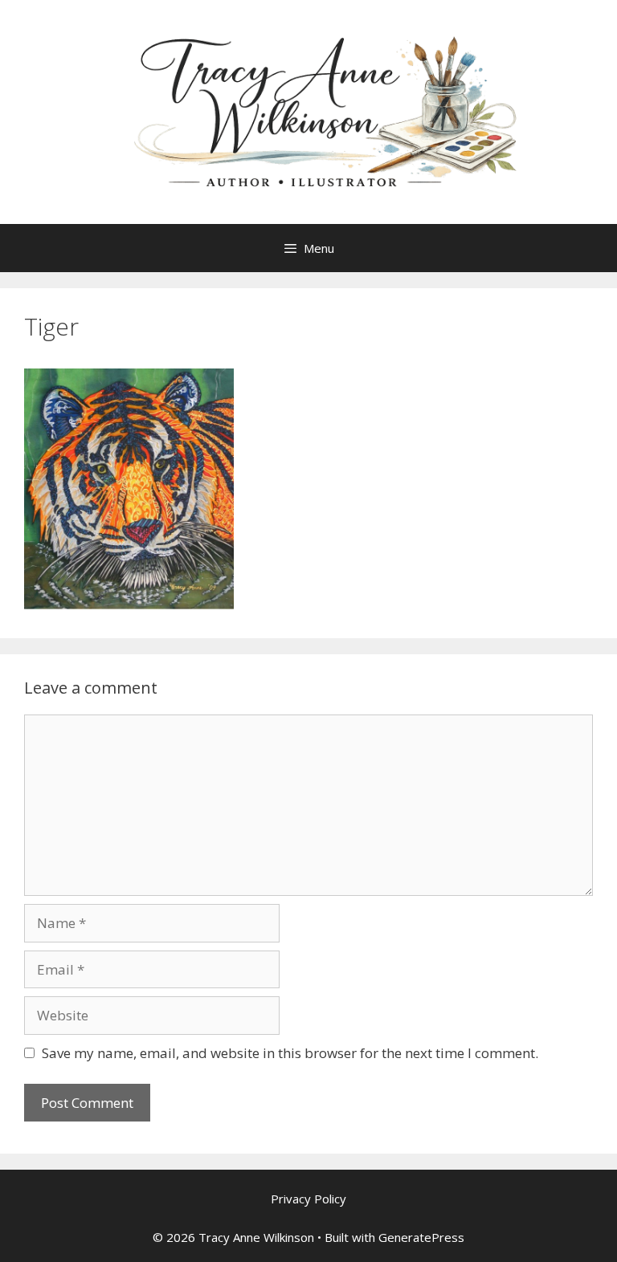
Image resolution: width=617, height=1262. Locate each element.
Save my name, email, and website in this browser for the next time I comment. (290, 1053)
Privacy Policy (308, 1199)
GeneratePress (421, 1237)
